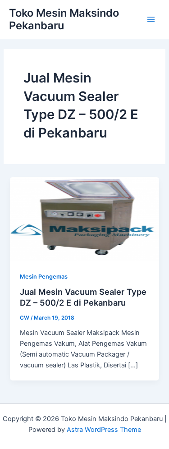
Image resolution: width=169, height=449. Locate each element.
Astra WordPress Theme (104, 430)
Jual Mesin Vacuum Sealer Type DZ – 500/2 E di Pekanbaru (83, 297)
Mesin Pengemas (44, 276)
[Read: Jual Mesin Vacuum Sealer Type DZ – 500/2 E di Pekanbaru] (84, 219)
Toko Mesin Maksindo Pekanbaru (64, 19)
